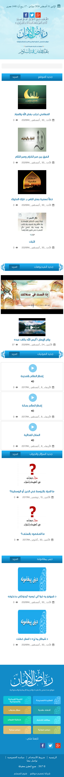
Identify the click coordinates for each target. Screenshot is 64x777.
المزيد (15, 77)
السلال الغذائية (32, 435)
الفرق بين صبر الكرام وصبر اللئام (32, 156)
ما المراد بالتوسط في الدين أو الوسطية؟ (32, 491)
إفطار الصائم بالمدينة (32, 376)
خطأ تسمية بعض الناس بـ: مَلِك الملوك (32, 199)
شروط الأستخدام (36, 757)
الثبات (32, 241)
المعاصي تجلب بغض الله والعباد (32, 114)
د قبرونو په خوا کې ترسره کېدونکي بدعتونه (32, 596)
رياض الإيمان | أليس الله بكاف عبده (32, 339)
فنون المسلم (20, 773)
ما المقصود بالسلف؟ (32, 534)
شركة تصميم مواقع (40, 773)
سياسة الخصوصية (15, 757)
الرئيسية (53, 757)
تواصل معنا (32, 760)
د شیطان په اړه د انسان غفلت (32, 639)
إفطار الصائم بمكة (32, 405)
